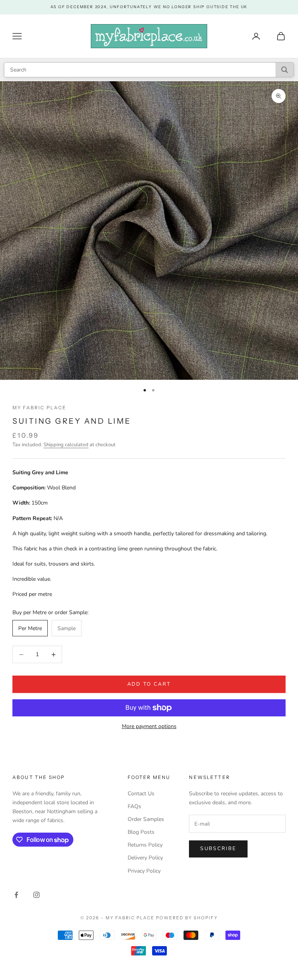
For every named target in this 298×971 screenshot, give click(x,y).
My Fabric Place (39, 407)
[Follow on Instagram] (36, 895)
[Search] (284, 70)
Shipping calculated (65, 444)
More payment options (149, 726)
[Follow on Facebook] (16, 895)
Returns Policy (145, 845)
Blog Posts (141, 832)
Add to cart (149, 684)
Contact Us (141, 793)
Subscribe (218, 848)
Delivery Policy (145, 857)
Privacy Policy (144, 871)
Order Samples (146, 819)
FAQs (134, 806)
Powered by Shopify (187, 917)
